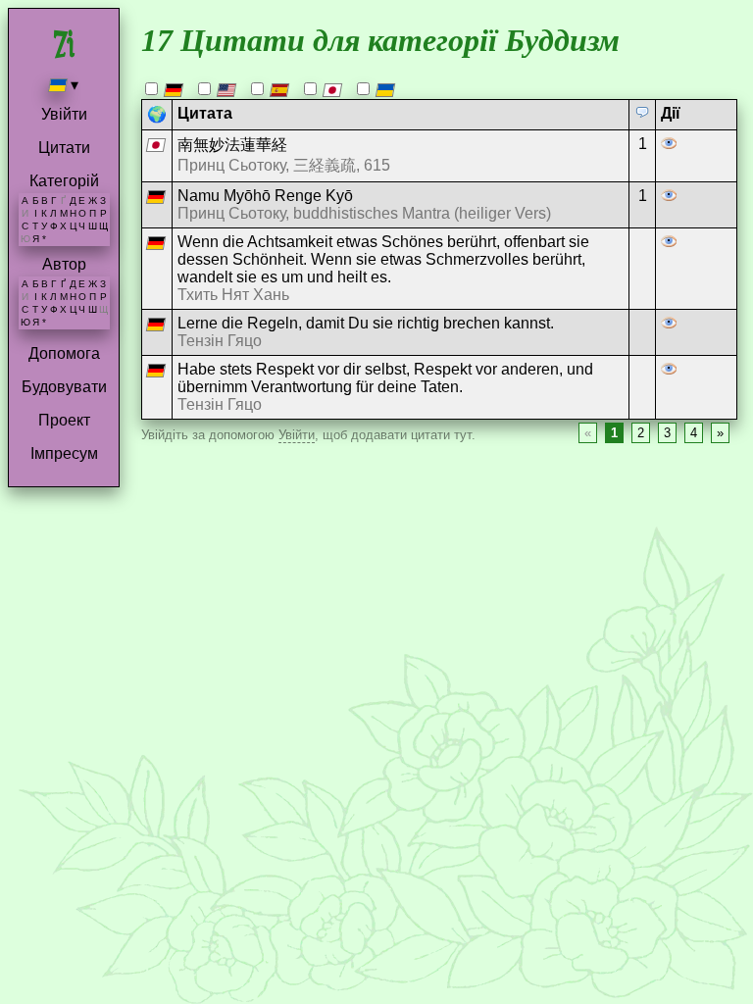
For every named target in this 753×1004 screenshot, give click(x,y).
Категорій (64, 181)
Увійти (64, 114)
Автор (64, 264)
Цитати (64, 147)
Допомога (64, 353)
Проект (64, 420)
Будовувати (64, 386)
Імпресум (64, 453)
